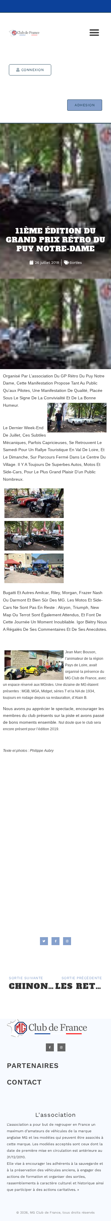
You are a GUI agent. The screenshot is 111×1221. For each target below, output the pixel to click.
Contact (24, 1082)
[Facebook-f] (50, 1047)
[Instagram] (61, 1047)
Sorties (76, 262)
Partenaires (33, 1065)
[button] (94, 33)
